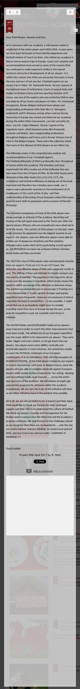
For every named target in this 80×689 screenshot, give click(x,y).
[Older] (17, 12)
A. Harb (56, 455)
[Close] (70, 12)
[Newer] (9, 12)
